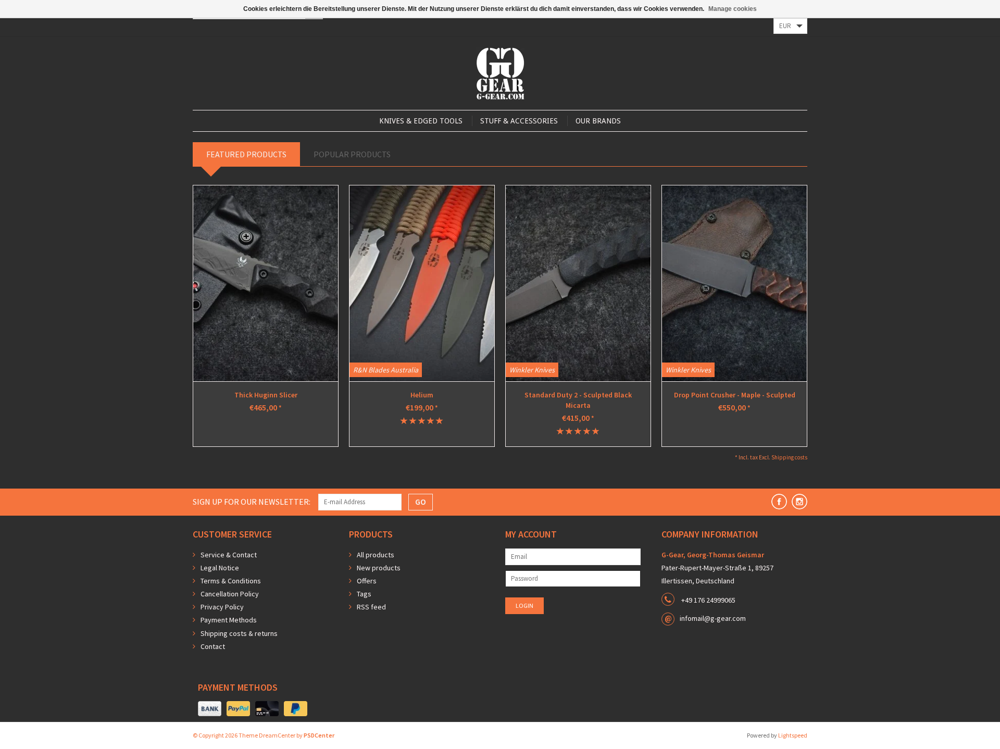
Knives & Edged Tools (421, 121)
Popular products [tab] (352, 154)
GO (420, 501)
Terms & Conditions (231, 580)
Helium (421, 395)
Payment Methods (229, 620)
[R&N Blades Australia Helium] (421, 283)
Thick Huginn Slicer (265, 395)
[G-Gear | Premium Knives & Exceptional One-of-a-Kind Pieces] (500, 73)
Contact (213, 646)
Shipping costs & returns (239, 633)
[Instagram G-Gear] (799, 501)
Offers (367, 580)
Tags (364, 593)
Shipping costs (789, 457)
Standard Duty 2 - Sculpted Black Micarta (578, 400)
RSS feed (371, 606)
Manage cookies (732, 9)
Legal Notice (220, 567)
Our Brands (598, 121)
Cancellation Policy (230, 593)
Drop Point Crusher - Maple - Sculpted (734, 395)
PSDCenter (319, 735)
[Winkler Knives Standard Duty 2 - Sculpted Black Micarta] (578, 283)
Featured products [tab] (246, 154)
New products (379, 567)
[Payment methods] (209, 709)
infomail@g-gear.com (713, 618)
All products (375, 554)
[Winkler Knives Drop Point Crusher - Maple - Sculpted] (734, 283)
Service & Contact (229, 554)
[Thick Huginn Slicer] (265, 283)
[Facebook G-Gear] (779, 501)
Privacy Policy (222, 606)
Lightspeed (792, 735)
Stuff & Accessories (519, 121)
